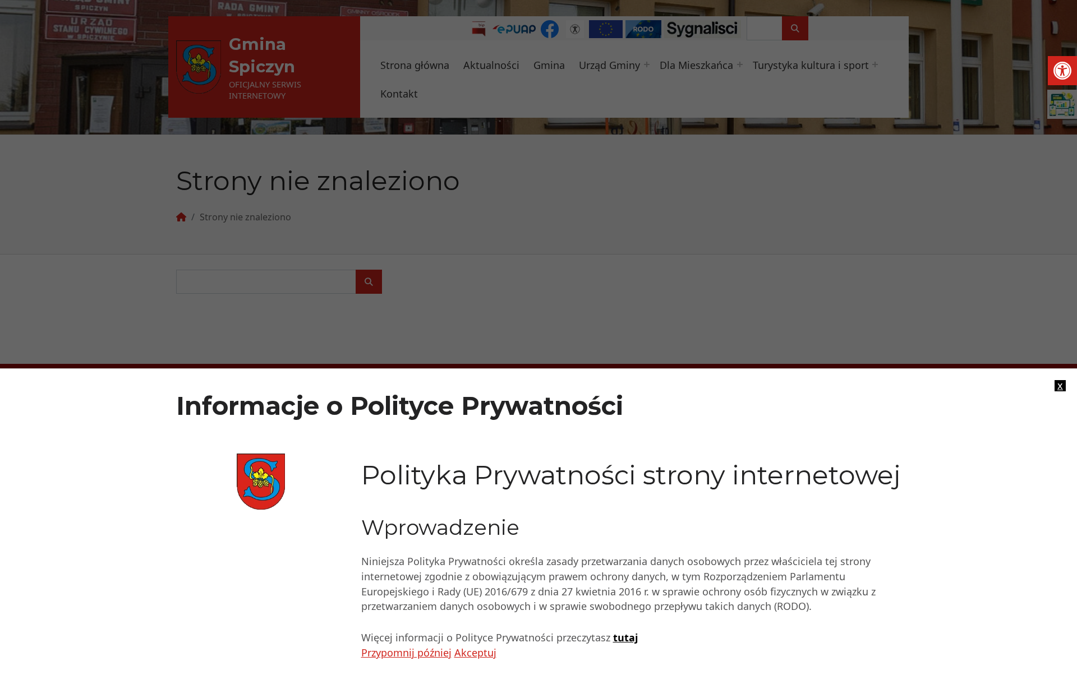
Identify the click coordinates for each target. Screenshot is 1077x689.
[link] (1062, 70)
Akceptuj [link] (475, 653)
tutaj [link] (625, 638)
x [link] (1060, 385)
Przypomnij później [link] (406, 653)
